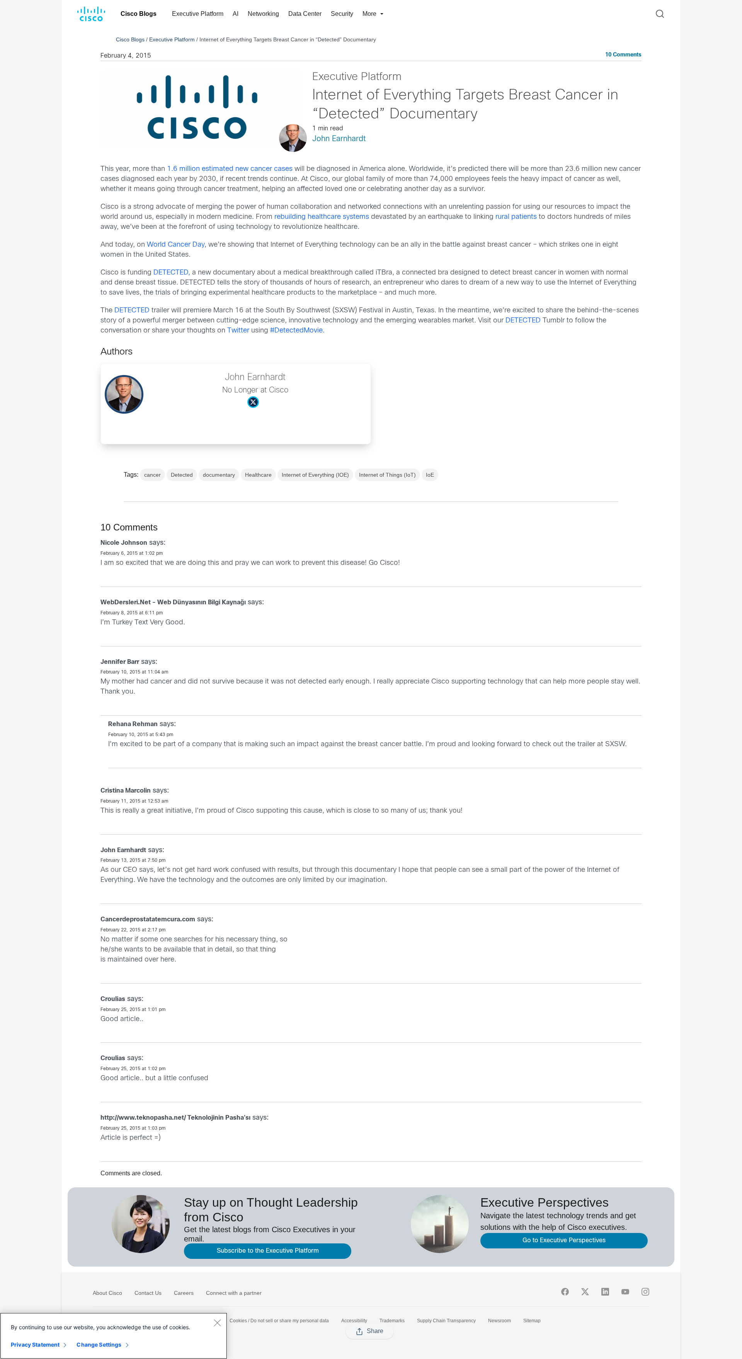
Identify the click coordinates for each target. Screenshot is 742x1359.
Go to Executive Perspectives (564, 1240)
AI (235, 13)
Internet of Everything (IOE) (315, 475)
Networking (263, 13)
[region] (113, 1336)
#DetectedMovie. (297, 330)
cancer (152, 475)
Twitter (238, 330)
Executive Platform (197, 13)
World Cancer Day (175, 245)
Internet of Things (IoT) (387, 475)
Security (342, 13)
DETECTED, (171, 272)
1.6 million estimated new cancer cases (230, 169)
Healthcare (258, 475)
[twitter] (585, 1292)
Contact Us (148, 1293)
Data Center (305, 13)
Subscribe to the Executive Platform (268, 1251)
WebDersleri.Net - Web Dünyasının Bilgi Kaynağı (173, 602)
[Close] (217, 1323)
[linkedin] (605, 1292)
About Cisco (107, 1293)
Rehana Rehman (133, 724)
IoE (430, 475)
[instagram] (645, 1292)
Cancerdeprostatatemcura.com (147, 919)
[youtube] (625, 1292)
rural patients (516, 217)
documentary (219, 475)
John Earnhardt (339, 139)
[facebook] (565, 1292)
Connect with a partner (234, 1293)
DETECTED (132, 310)
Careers (184, 1293)
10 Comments (623, 55)
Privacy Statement (35, 1344)
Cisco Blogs (139, 13)
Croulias (112, 999)
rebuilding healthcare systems (321, 217)
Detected (182, 475)
